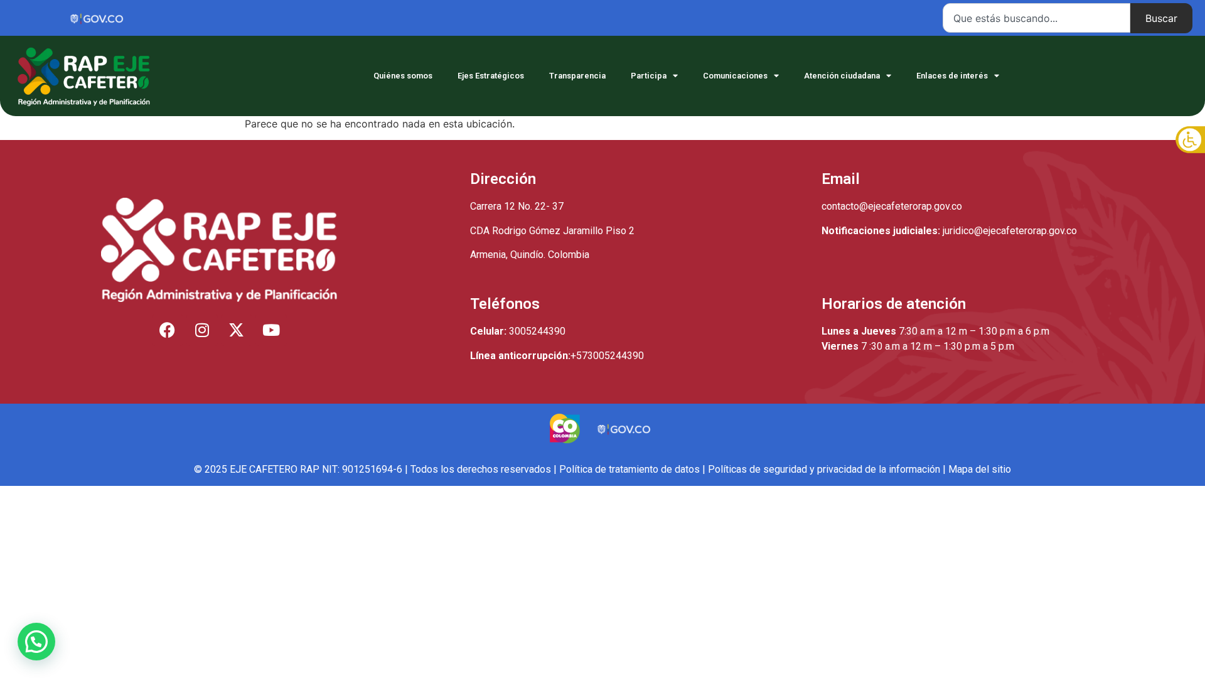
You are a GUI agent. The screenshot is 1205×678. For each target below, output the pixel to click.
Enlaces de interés (952, 75)
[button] (36, 641)
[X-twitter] (236, 330)
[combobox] (1036, 18)
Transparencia (577, 75)
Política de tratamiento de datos (629, 469)
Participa (649, 75)
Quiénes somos (402, 75)
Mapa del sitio (979, 469)
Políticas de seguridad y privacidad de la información (824, 469)
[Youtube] (271, 330)
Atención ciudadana (842, 75)
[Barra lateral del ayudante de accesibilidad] (1190, 141)
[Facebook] (167, 330)
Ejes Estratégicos (491, 75)
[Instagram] (202, 330)
